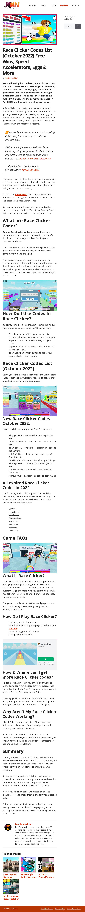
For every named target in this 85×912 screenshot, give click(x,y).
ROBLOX (64, 5)
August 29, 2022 (30, 169)
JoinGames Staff (23, 824)
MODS (43, 5)
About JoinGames (47, 909)
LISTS (53, 5)
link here (13, 628)
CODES (75, 5)
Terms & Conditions (74, 909)
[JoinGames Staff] (8, 830)
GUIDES (32, 5)
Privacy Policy (60, 909)
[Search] (78, 26)
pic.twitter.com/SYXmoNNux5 (35, 158)
